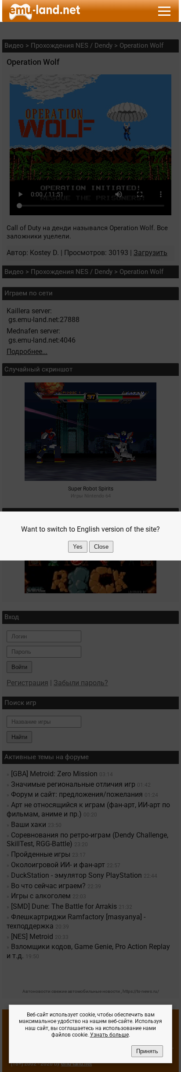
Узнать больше (109, 1035)
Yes (78, 546)
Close (101, 546)
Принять (147, 1051)
